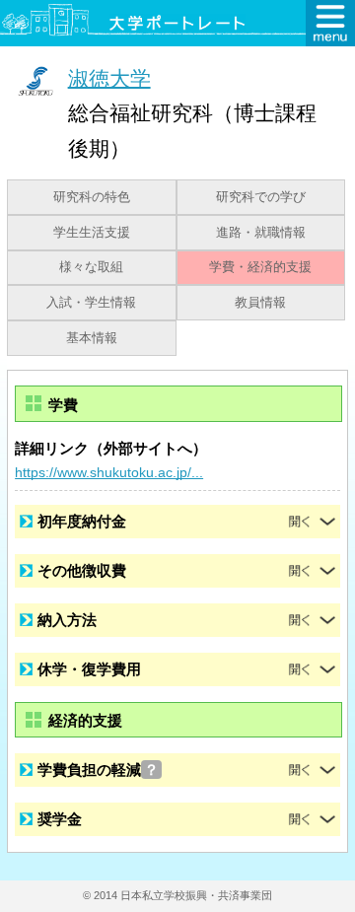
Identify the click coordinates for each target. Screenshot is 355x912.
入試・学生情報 (91, 303)
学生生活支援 (91, 233)
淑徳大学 (109, 77)
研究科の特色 (91, 197)
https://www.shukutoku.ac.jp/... (109, 472)
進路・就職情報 (261, 233)
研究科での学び (261, 197)
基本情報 (91, 338)
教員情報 (260, 303)
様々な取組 (91, 267)
